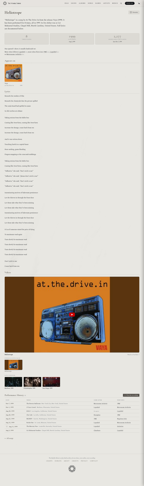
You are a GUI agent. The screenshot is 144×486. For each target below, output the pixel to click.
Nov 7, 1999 (10, 403)
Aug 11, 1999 (13, 426)
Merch (115, 3)
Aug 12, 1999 (10, 422)
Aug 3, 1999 (72, 41)
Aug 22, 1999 (10, 419)
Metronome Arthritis (13, 54)
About (67, 461)
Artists (106, 3)
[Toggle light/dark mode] (139, 3)
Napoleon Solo (122, 419)
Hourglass (97, 415)
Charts (49, 461)
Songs (90, 3)
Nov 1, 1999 (10, 407)
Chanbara (97, 430)
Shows (74, 3)
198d (45, 52)
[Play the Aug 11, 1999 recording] (7, 426)
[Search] (121, 3)
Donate (58, 461)
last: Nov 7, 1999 (117, 41)
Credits (75, 461)
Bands (98, 3)
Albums (82, 3)
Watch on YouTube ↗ (133, 354)
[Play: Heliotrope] (72, 315)
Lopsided (21, 52)
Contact (94, 461)
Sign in (130, 3)
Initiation (120, 426)
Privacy (84, 461)
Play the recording (132, 395)
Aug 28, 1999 (10, 411)
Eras (67, 3)
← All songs (9, 438)
